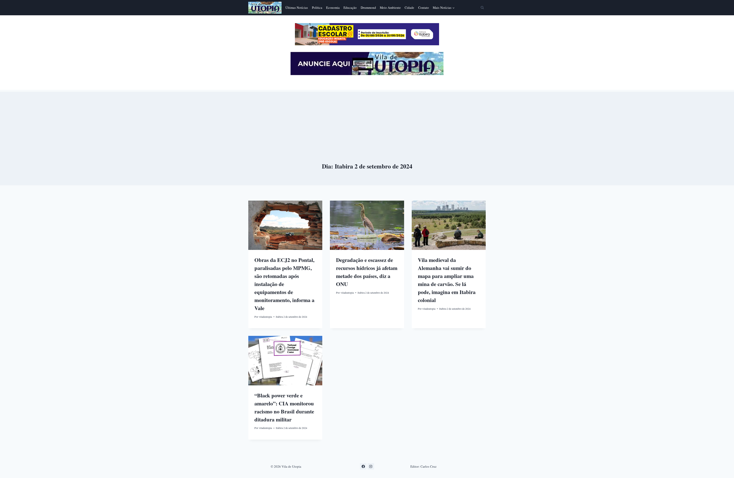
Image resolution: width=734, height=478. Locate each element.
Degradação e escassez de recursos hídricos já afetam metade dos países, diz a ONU (366, 272)
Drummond (368, 7)
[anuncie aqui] (367, 74)
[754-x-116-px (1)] (367, 44)
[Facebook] (363, 466)
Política (317, 7)
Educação (350, 7)
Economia (333, 7)
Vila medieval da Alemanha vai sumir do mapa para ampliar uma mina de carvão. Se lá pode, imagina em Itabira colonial (447, 280)
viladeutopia (265, 316)
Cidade (409, 7)
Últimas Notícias (296, 7)
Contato (423, 7)
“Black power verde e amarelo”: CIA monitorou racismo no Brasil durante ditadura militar (284, 407)
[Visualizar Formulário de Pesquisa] (482, 7)
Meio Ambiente (390, 7)
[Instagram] (371, 466)
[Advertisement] (367, 118)
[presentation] (285, 225)
